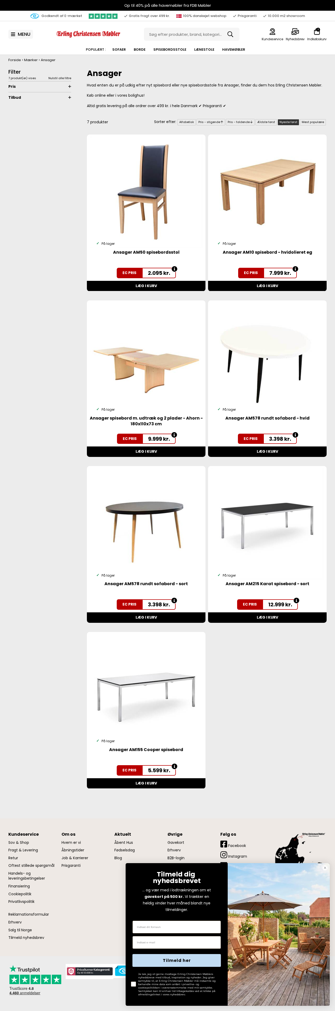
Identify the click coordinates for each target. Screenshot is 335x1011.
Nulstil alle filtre (59, 78)
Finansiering (19, 886)
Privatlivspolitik (21, 901)
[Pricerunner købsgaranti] (89, 971)
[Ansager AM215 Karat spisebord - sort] (267, 523)
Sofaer (119, 49)
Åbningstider (73, 850)
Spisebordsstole (169, 49)
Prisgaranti (71, 865)
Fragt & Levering (23, 850)
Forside (14, 59)
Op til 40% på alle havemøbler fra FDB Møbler (167, 5)
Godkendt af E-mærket (61, 15)
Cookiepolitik (19, 894)
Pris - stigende (209, 122)
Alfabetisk (186, 122)
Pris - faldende (239, 122)
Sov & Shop (18, 842)
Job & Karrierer (75, 858)
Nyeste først (288, 122)
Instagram (237, 856)
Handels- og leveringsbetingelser (26, 876)
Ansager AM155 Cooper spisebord (146, 750)
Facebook (236, 845)
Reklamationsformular (28, 914)
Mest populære (313, 122)
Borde (140, 49)
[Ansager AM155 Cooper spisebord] (146, 689)
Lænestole (204, 49)
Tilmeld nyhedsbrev (26, 937)
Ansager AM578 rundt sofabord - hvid (267, 418)
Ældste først (266, 122)
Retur (13, 858)
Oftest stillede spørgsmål (31, 865)
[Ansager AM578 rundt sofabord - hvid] (267, 357)
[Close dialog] (325, 867)
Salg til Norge (20, 930)
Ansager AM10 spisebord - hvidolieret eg (267, 252)
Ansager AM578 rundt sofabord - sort (146, 584)
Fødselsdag (124, 850)
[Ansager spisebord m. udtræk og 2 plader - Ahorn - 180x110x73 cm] (146, 357)
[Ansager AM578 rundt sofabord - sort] (146, 523)
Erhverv (15, 922)
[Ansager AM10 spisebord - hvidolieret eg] (267, 191)
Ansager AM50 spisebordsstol (146, 252)
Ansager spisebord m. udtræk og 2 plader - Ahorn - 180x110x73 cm (146, 421)
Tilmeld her (177, 960)
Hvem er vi (71, 842)
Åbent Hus (123, 842)
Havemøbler (233, 49)
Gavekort (176, 842)
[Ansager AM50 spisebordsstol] (146, 191)
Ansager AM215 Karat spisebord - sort (267, 584)
